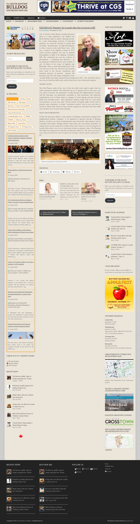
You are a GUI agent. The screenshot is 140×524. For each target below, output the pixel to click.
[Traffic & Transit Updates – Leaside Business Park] (119, 410)
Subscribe (12, 86)
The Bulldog (45, 30)
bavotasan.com (129, 521)
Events (8, 21)
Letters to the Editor (85, 21)
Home (8, 18)
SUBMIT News (19, 18)
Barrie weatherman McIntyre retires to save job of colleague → (85, 213)
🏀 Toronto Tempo (12, 363)
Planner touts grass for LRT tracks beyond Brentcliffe (48, 195)
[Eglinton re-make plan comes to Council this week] (70, 191)
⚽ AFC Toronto (12, 365)
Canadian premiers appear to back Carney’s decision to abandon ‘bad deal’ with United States (20, 138)
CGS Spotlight (68, 21)
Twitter (79, 469)
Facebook (86, 469)
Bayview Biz (19, 21)
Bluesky (78, 472)
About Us (31, 18)
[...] (11, 165)
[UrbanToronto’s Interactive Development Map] (119, 377)
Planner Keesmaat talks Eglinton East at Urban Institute (88, 196)
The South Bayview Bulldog (23, 521)
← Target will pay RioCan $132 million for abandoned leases (53, 213)
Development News (35, 21)
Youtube (95, 469)
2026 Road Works (52, 21)
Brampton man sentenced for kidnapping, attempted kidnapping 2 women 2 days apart (20, 294)
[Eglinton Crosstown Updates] (119, 424)
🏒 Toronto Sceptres (13, 361)
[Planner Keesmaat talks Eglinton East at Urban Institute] (90, 188)
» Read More (108, 449)
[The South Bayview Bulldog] (16, 6)
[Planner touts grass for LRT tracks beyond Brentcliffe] (48, 188)
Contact (42, 18)
